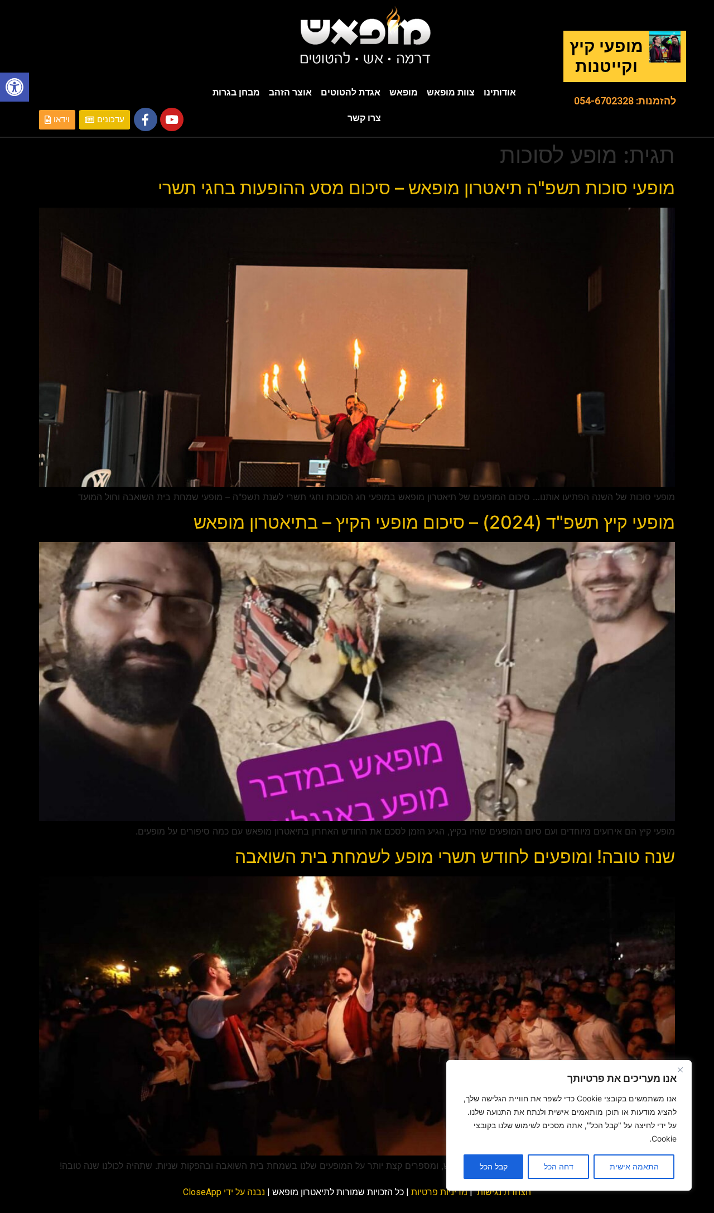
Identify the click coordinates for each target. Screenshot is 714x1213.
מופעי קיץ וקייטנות (606, 56)
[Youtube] (172, 119)
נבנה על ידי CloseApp (224, 1192)
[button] (14, 87)
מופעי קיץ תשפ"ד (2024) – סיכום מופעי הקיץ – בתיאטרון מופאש (434, 522)
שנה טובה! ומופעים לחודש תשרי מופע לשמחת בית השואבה (455, 856)
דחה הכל (558, 1166)
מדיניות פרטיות (439, 1192)
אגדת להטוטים (350, 92)
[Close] (680, 1069)
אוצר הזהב (290, 92)
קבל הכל (494, 1166)
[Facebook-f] (145, 119)
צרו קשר (364, 118)
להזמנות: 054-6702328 (625, 101)
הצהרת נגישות (504, 1192)
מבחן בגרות (236, 92)
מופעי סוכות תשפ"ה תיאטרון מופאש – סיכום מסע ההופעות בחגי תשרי (416, 188)
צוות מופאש (451, 92)
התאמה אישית (634, 1166)
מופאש (403, 92)
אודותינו (500, 92)
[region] (569, 1125)
